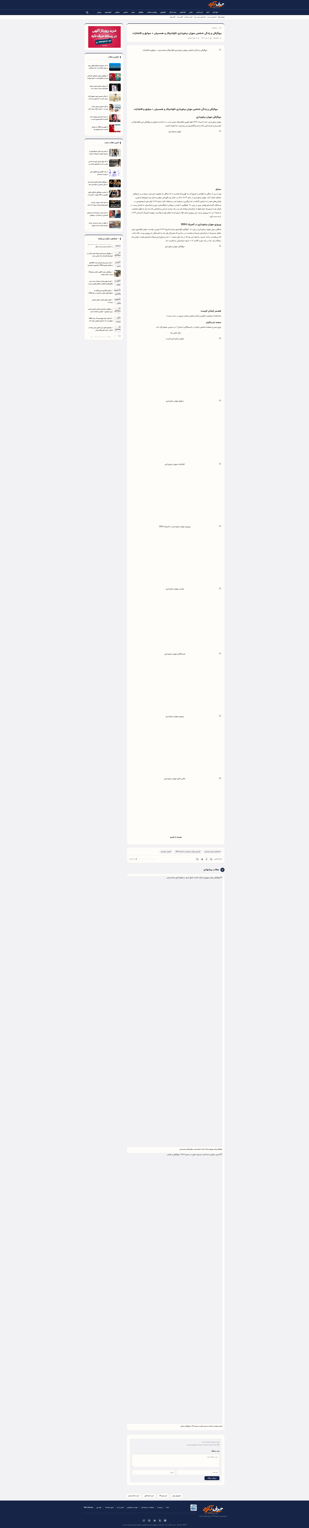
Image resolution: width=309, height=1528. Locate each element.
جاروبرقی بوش (176, 1496)
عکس (191, 12)
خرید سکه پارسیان (133, 1496)
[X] (211, 859)
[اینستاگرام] (149, 1520)
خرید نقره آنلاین (149, 1496)
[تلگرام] (154, 1520)
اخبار (207, 12)
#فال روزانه (180, 17)
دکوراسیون (108, 12)
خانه (220, 28)
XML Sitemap (88, 1507)
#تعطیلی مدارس (211, 17)
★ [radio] (139, 859)
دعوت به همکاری (132, 1507)
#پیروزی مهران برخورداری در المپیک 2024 (188, 851)
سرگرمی (117, 12)
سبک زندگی (172, 12)
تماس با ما (120, 1507)
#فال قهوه (172, 17)
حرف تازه (215, 12)
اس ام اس (199, 12)
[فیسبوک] (144, 1520)
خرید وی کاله (163, 1496)
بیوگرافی (140, 12)
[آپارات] (165, 1520)
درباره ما (160, 1507)
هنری (133, 12)
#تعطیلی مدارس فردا (200, 17)
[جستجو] (87, 12)
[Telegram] (202, 859)
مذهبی (125, 12)
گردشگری (183, 12)
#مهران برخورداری (166, 851)
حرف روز (99, 1507)
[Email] (197, 859)
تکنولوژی (163, 12)
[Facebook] (206, 859)
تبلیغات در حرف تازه (147, 1507)
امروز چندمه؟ (109, 1507)
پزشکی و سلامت (152, 12)
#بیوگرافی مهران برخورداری (212, 851)
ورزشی (99, 12)
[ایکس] (160, 1520)
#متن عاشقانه (188, 17)
